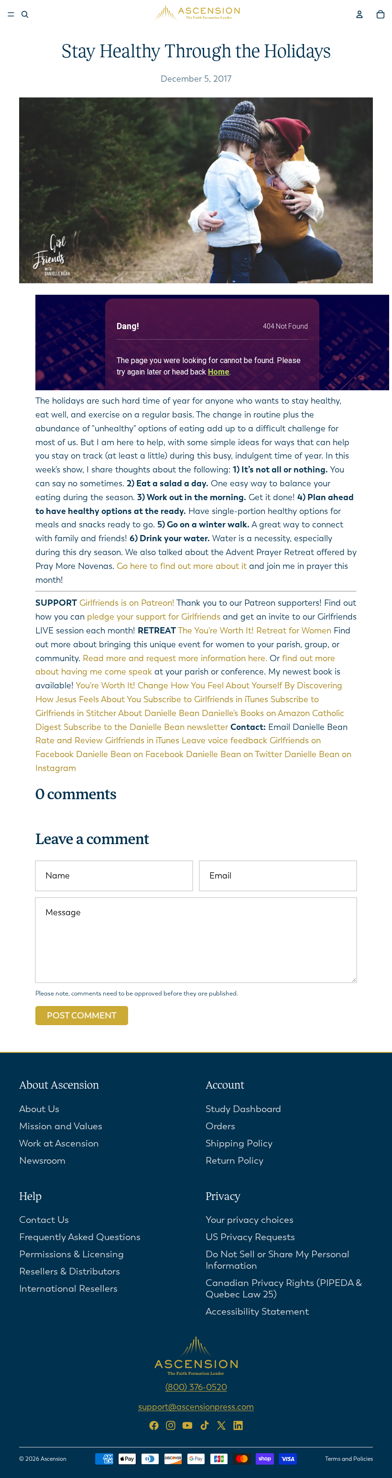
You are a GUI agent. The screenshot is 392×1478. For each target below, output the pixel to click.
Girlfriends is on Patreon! (126, 603)
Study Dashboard (243, 1108)
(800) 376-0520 (196, 1387)
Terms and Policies (349, 1459)
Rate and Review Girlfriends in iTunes (107, 740)
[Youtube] (187, 1425)
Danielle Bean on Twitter (234, 754)
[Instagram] (170, 1425)
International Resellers (68, 1288)
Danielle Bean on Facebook (130, 754)
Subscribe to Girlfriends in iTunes (205, 699)
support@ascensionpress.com (196, 1407)
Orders (220, 1125)
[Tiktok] (204, 1425)
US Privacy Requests (250, 1237)
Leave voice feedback (224, 740)
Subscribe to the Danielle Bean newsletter (146, 727)
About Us (39, 1108)
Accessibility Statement (257, 1311)
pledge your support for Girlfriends (153, 616)
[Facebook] (154, 1425)
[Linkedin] (238, 1425)
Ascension (53, 1459)
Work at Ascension (59, 1142)
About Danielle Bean (158, 713)
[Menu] (11, 14)
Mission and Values (60, 1125)
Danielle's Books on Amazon (256, 713)
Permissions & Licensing (71, 1254)
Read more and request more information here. (175, 658)
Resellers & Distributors (69, 1271)
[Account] (359, 14)
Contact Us (44, 1219)
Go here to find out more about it (182, 566)
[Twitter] (221, 1425)
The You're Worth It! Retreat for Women (254, 630)
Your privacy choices (250, 1219)
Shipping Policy (239, 1142)
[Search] (24, 14)
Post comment (82, 1015)
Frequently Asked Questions (80, 1237)
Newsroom (42, 1160)
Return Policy (234, 1160)
